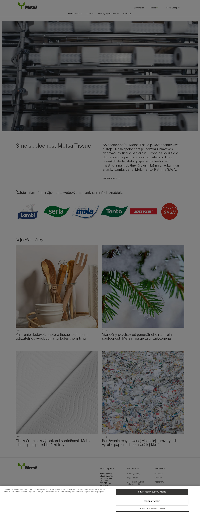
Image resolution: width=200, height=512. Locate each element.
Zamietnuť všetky (152, 501)
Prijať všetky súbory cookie (152, 492)
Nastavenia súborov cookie (152, 508)
